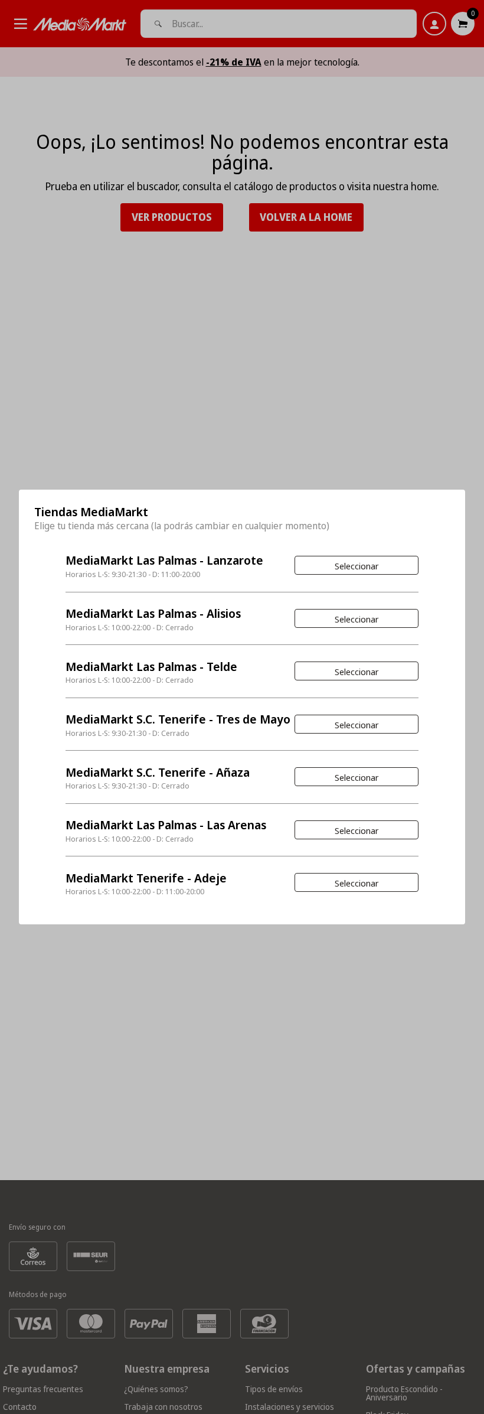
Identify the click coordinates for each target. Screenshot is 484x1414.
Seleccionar (356, 566)
